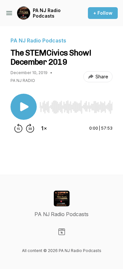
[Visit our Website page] (61, 232)
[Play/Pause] (23, 107)
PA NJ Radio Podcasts (47, 13)
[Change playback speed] (44, 128)
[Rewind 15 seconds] (18, 128)
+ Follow (103, 13)
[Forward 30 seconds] (30, 128)
